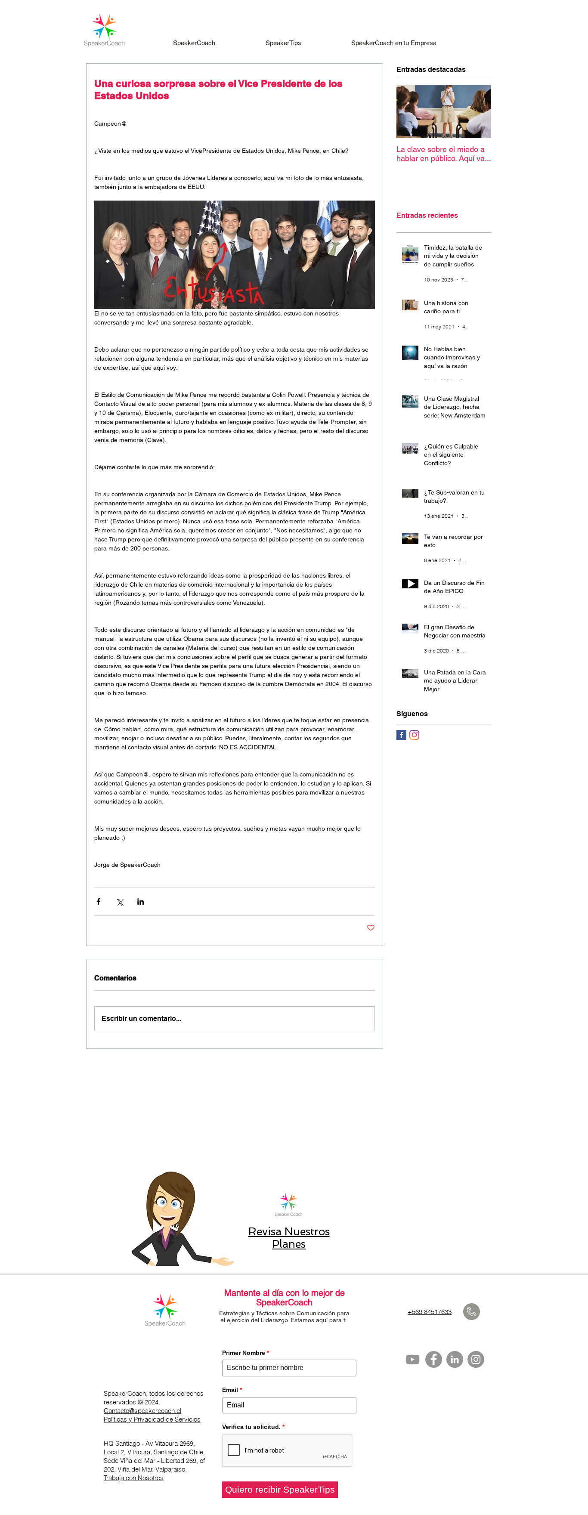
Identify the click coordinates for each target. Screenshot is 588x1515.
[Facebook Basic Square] (401, 735)
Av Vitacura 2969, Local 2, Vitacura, (149, 1447)
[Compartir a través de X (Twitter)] (119, 901)
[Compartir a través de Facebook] (98, 901)
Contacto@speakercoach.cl (142, 1411)
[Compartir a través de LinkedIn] (140, 901)
